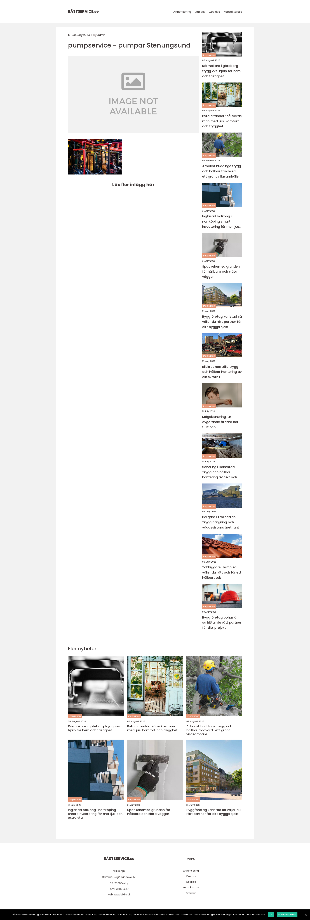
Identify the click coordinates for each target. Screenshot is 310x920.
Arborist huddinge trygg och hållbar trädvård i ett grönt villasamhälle (221, 171)
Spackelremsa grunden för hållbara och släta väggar (221, 271)
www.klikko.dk (122, 894)
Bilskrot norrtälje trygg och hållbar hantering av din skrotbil (222, 371)
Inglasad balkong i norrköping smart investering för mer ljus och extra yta (220, 221)
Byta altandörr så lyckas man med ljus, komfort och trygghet (222, 121)
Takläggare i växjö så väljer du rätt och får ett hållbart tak (221, 572)
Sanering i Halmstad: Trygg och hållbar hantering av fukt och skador (219, 472)
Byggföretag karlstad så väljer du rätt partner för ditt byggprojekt (222, 321)
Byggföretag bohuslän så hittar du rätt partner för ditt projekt (221, 622)
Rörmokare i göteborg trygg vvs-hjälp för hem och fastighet (221, 70)
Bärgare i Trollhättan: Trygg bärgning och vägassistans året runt (220, 522)
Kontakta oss (233, 12)
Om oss (200, 12)
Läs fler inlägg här (133, 184)
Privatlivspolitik (287, 914)
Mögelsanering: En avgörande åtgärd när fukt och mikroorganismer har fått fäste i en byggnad (221, 422)
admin (101, 35)
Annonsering (182, 12)
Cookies (214, 12)
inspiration (209, 55)
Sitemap (191, 893)
